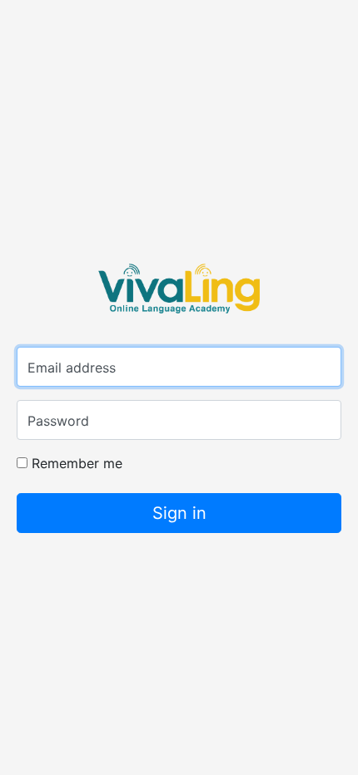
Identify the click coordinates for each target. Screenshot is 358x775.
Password (58, 420)
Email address (71, 367)
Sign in (179, 513)
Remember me (74, 463)
